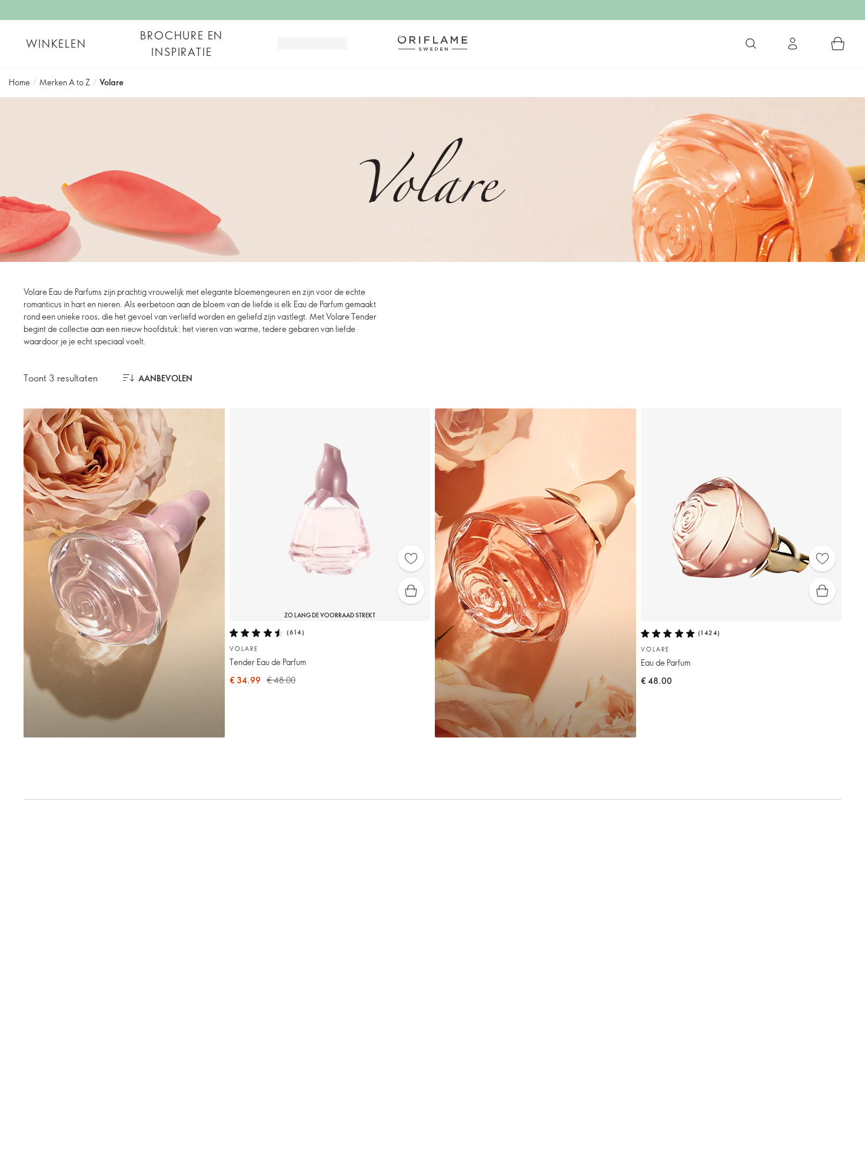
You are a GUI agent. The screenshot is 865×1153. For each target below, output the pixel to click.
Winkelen (56, 43)
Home (19, 82)
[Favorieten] (411, 558)
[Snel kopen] (411, 590)
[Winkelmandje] (838, 43)
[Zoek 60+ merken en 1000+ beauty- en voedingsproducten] (751, 43)
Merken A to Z (64, 82)
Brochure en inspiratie (181, 43)
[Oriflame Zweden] (432, 43)
